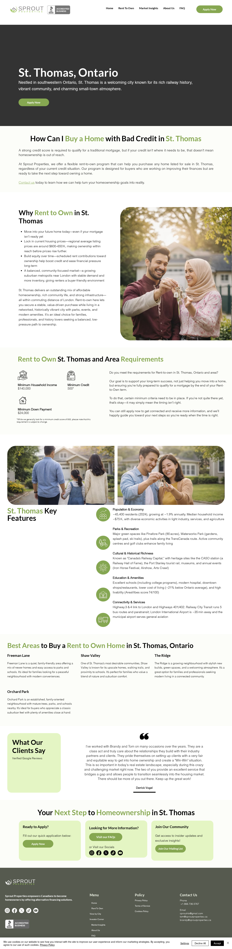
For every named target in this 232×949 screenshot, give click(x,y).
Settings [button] (184, 943)
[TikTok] (113, 852)
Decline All (200, 943)
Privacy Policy (47, 944)
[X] (106, 852)
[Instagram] (91, 852)
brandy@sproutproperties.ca (195, 920)
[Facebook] (98, 852)
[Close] (228, 943)
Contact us (27, 182)
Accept (217, 943)
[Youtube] (120, 852)
